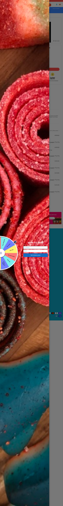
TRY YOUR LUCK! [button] (36, 255)
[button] (47, 1)
